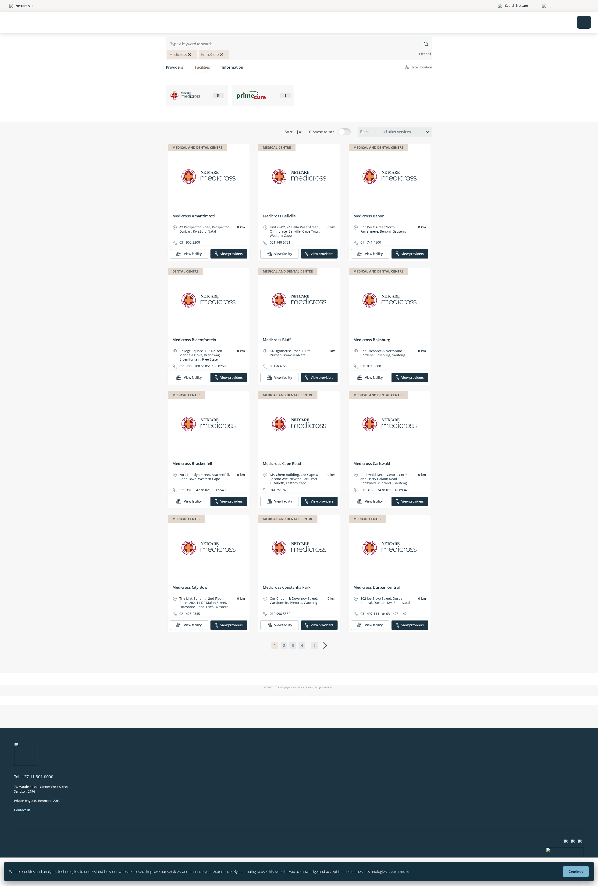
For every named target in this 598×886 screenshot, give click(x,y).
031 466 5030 (280, 366)
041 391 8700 (280, 490)
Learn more (398, 871)
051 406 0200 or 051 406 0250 (202, 366)
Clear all (425, 54)
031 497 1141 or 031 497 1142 (383, 614)
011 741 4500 (370, 242)
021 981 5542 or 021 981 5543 (202, 490)
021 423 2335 (189, 614)
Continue (576, 871)
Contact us (22, 810)
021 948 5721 (280, 242)
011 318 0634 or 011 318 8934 (383, 490)
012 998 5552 (280, 614)
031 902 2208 (189, 242)
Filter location (421, 67)
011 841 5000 (370, 366)
